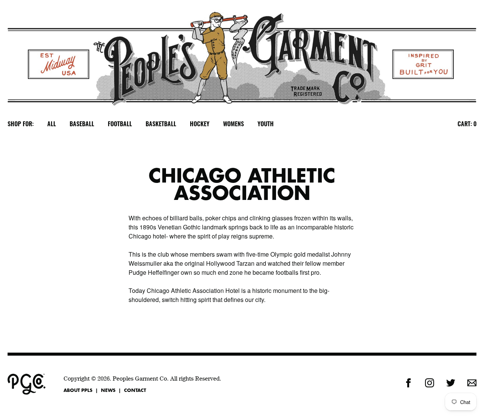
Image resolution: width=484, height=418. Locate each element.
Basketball (161, 124)
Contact (135, 390)
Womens (233, 124)
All (51, 124)
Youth (266, 124)
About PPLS (78, 390)
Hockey (199, 124)
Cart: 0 (467, 124)
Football (120, 124)
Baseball (82, 124)
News (108, 390)
